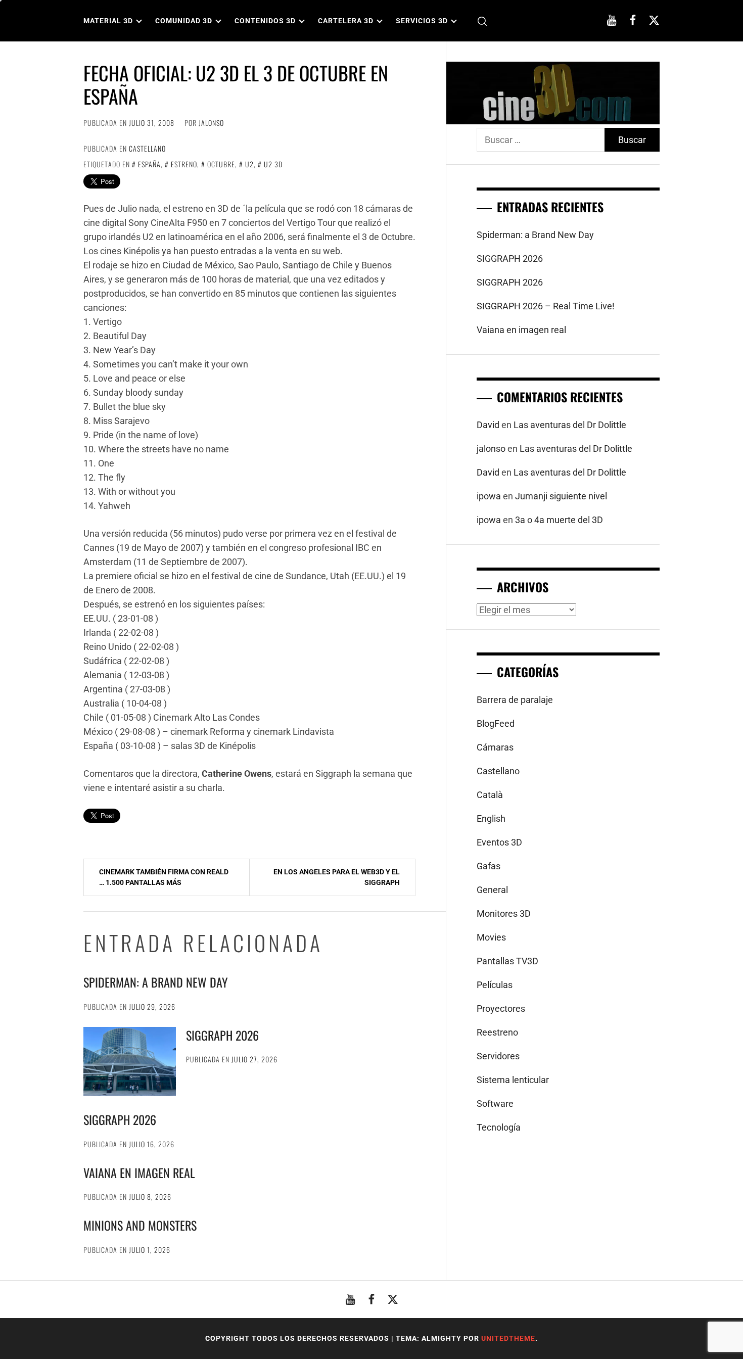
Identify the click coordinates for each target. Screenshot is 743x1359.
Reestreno (497, 1032)
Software (495, 1103)
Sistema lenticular (513, 1079)
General (492, 889)
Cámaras (495, 747)
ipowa (489, 496)
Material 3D (108, 21)
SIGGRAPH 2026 (222, 1035)
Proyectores (501, 1008)
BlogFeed (496, 723)
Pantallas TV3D (507, 961)
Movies (491, 937)
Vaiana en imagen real (139, 1172)
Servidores (498, 1056)
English (491, 818)
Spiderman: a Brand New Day (155, 982)
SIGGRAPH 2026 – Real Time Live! (546, 306)
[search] (482, 21)
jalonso (211, 122)
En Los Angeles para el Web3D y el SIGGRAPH (336, 877)
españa (149, 164)
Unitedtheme (508, 1338)
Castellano (147, 148)
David (488, 424)
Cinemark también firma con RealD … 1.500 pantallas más (163, 877)
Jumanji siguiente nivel (561, 496)
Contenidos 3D (265, 21)
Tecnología (499, 1127)
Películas (495, 984)
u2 (249, 164)
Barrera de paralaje (515, 699)
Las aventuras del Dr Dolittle (570, 424)
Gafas (488, 866)
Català (490, 794)
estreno (184, 164)
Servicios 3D (422, 21)
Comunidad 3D (183, 21)
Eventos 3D (499, 842)
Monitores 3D (504, 913)
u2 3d (273, 164)
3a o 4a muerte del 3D (559, 519)
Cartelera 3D (346, 21)
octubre (221, 164)
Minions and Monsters (140, 1225)
